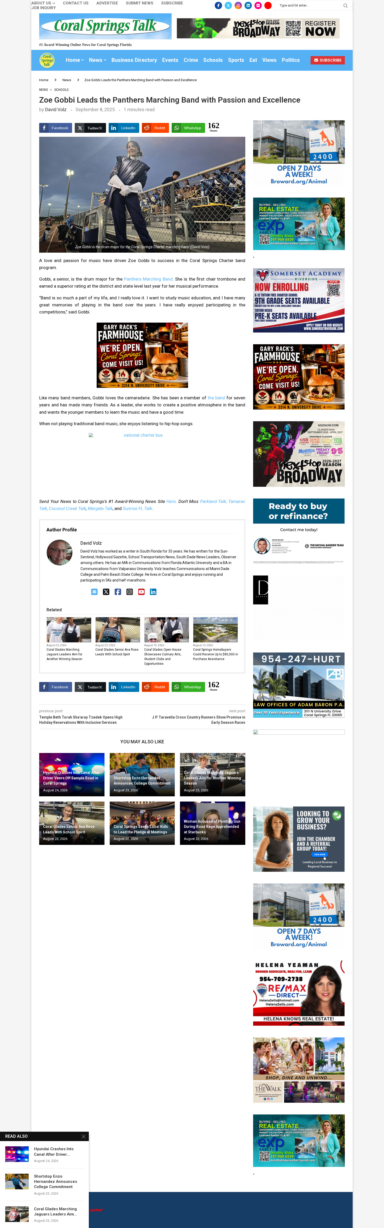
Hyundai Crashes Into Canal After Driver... (54, 1151)
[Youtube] (268, 5)
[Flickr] (258, 5)
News (95, 60)
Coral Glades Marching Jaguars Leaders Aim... (55, 1212)
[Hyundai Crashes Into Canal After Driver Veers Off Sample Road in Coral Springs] (17, 1154)
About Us (41, 3)
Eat (253, 60)
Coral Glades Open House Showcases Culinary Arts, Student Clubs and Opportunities (162, 657)
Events (170, 60)
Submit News (139, 3)
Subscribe (172, 3)
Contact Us (76, 3)
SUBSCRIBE (330, 60)
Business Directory (134, 60)
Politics (291, 60)
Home (73, 60)
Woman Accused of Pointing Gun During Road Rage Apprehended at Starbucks (212, 826)
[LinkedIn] (153, 592)
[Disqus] (142, 924)
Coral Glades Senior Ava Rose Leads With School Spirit (116, 652)
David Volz (56, 109)
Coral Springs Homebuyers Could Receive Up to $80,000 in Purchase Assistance (215, 654)
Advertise (107, 3)
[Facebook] (218, 5)
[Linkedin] (248, 5)
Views (269, 60)
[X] (106, 592)
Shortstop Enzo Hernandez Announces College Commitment (55, 1181)
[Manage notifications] (13, 1214)
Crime (191, 60)
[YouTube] (141, 592)
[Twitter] (228, 5)
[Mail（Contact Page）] (94, 592)
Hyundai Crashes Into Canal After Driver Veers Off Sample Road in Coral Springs (71, 777)
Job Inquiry (43, 8)
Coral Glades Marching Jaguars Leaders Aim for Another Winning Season (64, 654)
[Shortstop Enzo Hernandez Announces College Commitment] (17, 1181)
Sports (236, 60)
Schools (213, 60)
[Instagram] (238, 5)
